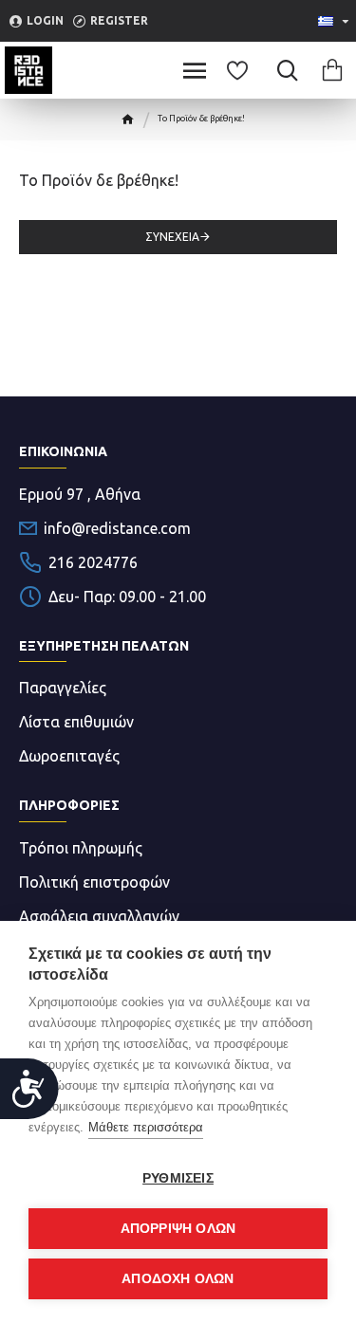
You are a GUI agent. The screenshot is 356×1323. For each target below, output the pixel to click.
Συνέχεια (172, 236)
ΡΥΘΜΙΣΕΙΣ (178, 1178)
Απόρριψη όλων (178, 1229)
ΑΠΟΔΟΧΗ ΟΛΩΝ (178, 1279)
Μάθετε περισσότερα (145, 1127)
